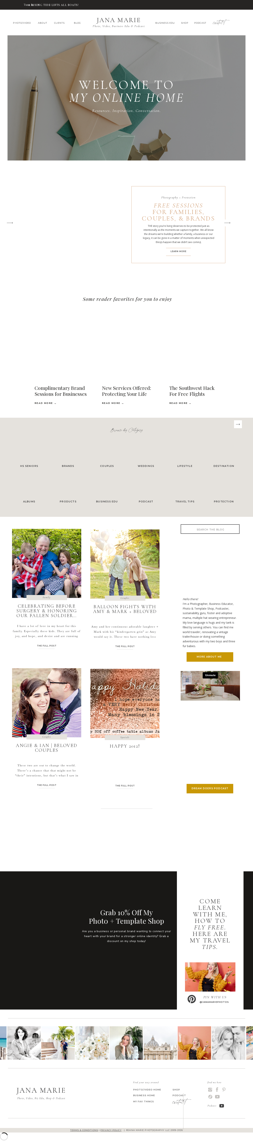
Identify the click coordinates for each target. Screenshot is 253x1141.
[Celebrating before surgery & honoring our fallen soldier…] (16, 5)
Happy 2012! (125, 746)
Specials (124, 737)
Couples (125, 598)
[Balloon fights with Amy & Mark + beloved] (125, 564)
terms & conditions (84, 1130)
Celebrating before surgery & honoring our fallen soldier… (46, 610)
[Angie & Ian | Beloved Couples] (46, 702)
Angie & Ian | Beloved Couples (46, 748)
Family (47, 597)
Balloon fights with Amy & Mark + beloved (125, 609)
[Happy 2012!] (125, 703)
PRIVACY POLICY (110, 1130)
